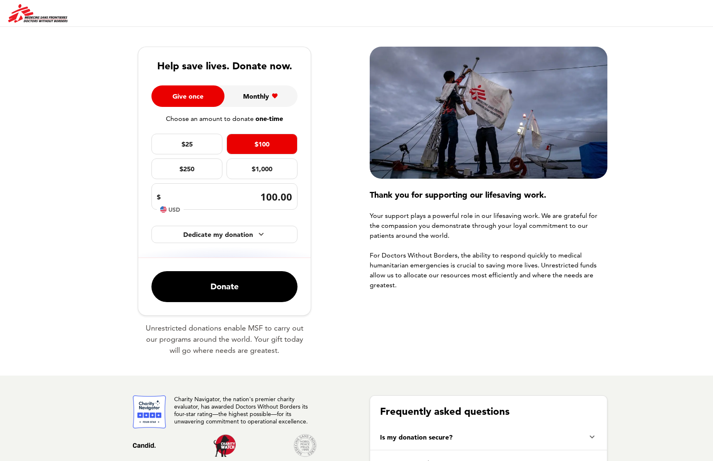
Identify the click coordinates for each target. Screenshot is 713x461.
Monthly (256, 96)
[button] (488, 437)
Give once (187, 96)
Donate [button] (224, 286)
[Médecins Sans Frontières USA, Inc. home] (38, 13)
